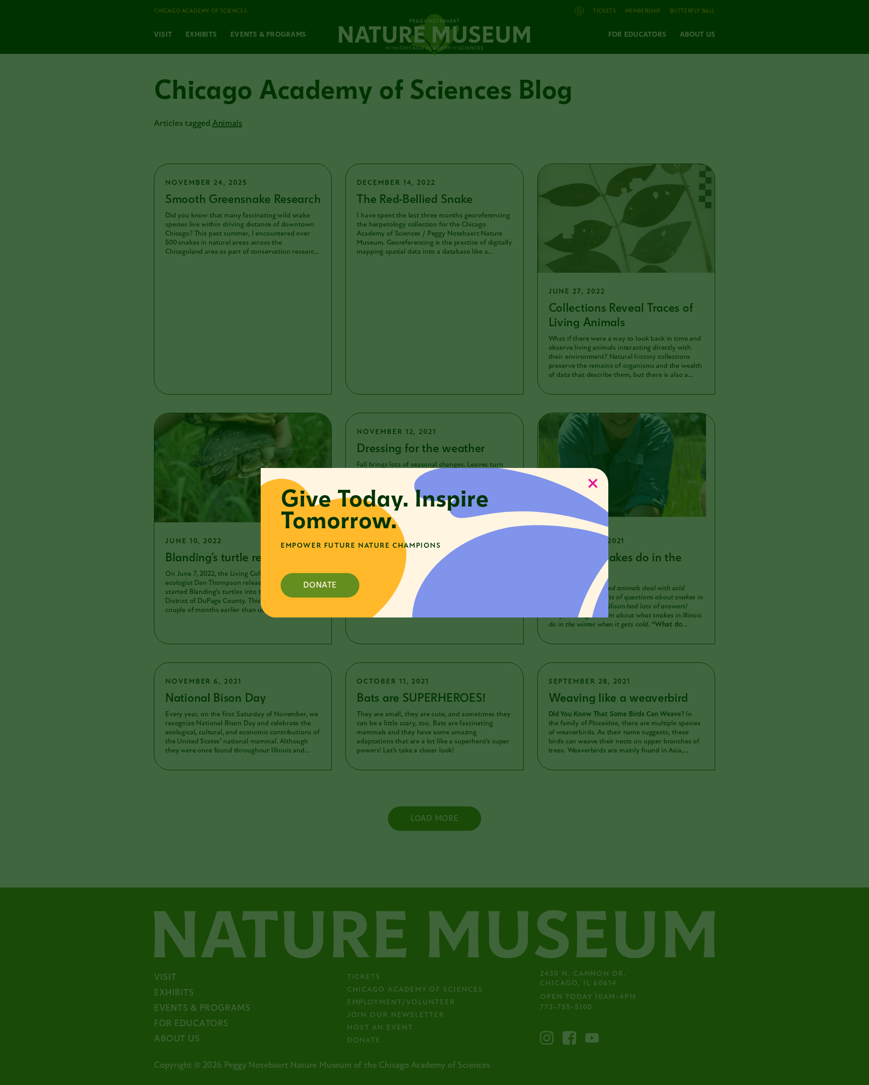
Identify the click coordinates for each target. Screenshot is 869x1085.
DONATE (320, 585)
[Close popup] (593, 483)
